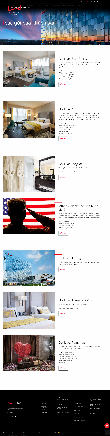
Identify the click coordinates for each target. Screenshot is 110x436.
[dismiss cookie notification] (59, 433)
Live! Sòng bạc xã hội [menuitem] (77, 1)
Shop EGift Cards (78, 407)
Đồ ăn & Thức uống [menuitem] (42, 6)
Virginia (43, 416)
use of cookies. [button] (54, 432)
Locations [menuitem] (13, 6)
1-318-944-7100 (11, 412)
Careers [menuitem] (69, 1)
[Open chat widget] (106, 425)
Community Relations (63, 412)
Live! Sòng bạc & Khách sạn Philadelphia (45, 408)
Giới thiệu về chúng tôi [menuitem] (68, 6)
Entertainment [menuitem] (55, 6)
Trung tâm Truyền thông (62, 408)
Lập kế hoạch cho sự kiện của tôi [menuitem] (20, 7)
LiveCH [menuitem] (10, 1)
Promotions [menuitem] (30, 6)
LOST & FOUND (77, 403)
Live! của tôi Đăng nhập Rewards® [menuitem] (96, 1)
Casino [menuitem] (22, 6)
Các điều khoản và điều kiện (95, 400)
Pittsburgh (44, 412)
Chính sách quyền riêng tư (95, 405)
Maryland (43, 403)
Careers (59, 404)
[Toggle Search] (84, 1)
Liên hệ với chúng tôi (80, 400)
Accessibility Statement (93, 412)
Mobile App (77, 413)
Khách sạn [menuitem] (81, 6)
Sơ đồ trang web (95, 408)
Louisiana (43, 400)
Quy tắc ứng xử (78, 410)
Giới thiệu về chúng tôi (62, 400)
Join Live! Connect (79, 417)
